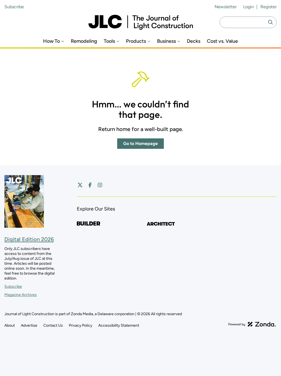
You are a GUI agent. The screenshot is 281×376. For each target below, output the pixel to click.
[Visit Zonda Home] (252, 324)
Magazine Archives (20, 294)
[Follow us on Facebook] (90, 185)
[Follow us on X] (80, 185)
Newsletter (226, 6)
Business (166, 41)
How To (51, 41)
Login (248, 6)
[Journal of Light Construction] (140, 22)
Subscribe (14, 6)
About (9, 325)
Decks (193, 41)
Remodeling (84, 41)
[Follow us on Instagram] (100, 185)
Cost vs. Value (222, 41)
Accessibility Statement (118, 325)
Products (136, 41)
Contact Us (53, 325)
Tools (109, 41)
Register (268, 6)
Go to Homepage (140, 143)
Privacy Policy (80, 325)
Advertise (29, 325)
